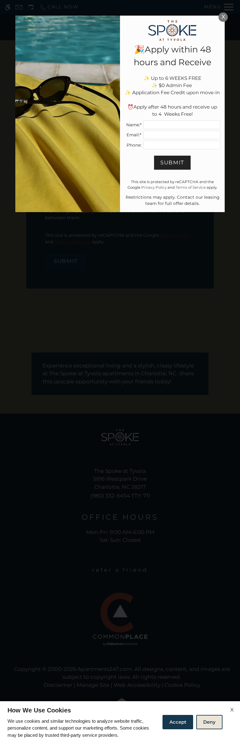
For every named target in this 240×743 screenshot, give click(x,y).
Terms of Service (191, 187)
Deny (209, 722)
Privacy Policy (154, 187)
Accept (177, 722)
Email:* (134, 134)
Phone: (134, 145)
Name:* (134, 124)
